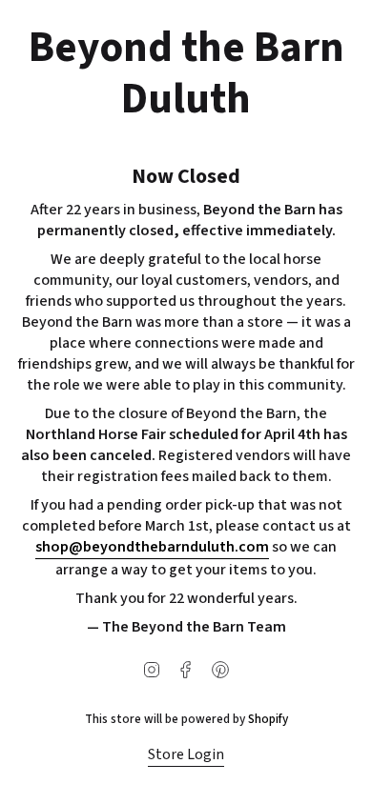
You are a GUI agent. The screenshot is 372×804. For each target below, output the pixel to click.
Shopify (268, 719)
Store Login (186, 754)
